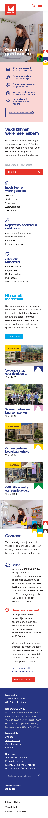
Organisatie (11, 270)
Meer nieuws (14, 336)
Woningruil (10, 210)
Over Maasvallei (13, 266)
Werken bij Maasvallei (16, 281)
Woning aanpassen (15, 236)
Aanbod (9, 195)
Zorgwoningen (13, 206)
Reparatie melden (14, 761)
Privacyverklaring (12, 802)
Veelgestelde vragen (16, 757)
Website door (15, 812)
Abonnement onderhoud (18, 233)
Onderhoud (11, 240)
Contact (9, 747)
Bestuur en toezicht (15, 274)
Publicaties (11, 277)
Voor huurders (12, 740)
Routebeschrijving (23, 679)
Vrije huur (10, 203)
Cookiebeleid (11, 807)
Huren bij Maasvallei (15, 244)
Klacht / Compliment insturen (20, 764)
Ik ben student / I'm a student (20, 768)
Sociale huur (11, 199)
